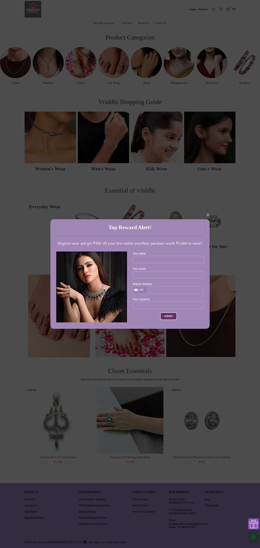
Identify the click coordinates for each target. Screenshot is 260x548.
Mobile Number (142, 287)
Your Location (141, 299)
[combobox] (140, 289)
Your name (139, 253)
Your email (139, 268)
